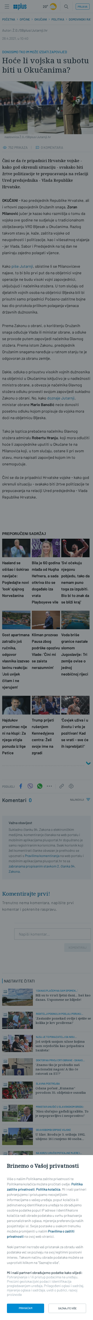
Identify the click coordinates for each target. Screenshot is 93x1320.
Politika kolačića (48, 1189)
